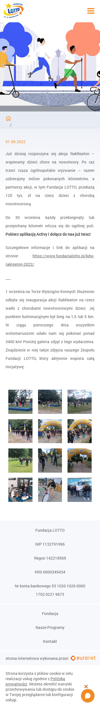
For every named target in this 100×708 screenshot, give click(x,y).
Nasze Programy (50, 627)
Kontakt (50, 641)
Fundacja (50, 613)
